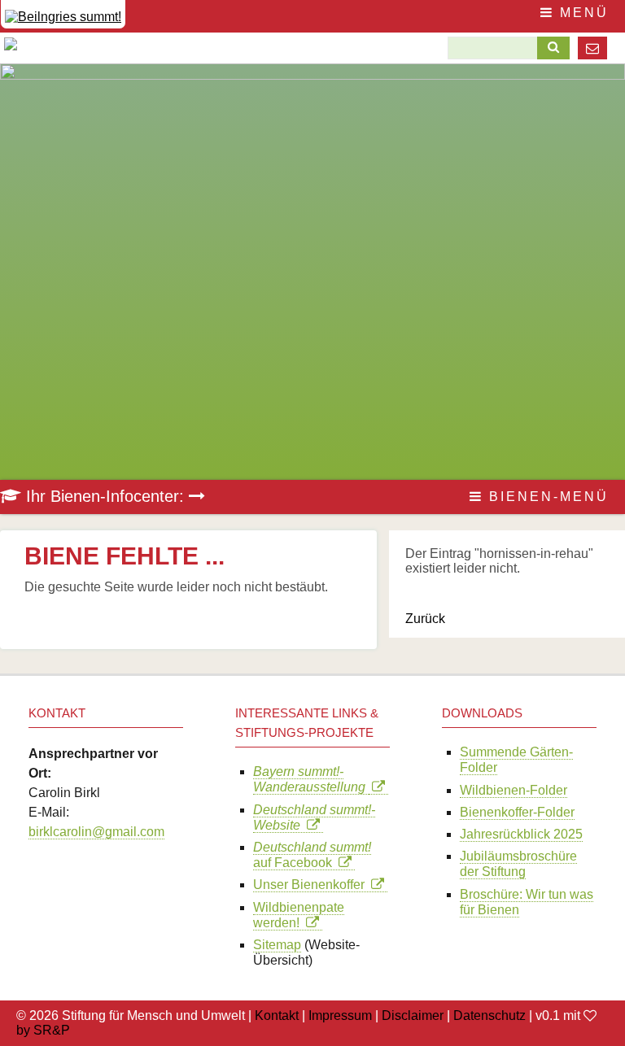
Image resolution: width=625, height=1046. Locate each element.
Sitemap (277, 945)
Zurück (425, 618)
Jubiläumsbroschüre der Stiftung (518, 863)
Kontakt (277, 1015)
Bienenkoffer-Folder (517, 812)
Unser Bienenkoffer (312, 884)
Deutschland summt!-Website (314, 817)
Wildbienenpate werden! (298, 915)
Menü (581, 13)
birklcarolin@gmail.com (96, 832)
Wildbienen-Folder (513, 790)
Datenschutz (489, 1015)
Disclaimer (413, 1015)
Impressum (340, 1015)
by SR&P (43, 1030)
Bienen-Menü (546, 496)
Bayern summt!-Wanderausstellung (311, 779)
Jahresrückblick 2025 (521, 834)
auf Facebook (312, 854)
